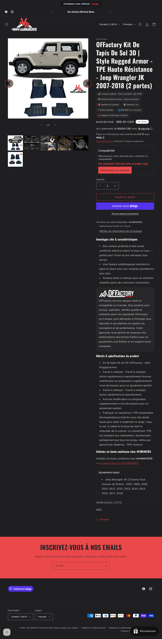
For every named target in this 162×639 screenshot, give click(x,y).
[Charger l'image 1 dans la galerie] (15, 143)
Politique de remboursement (93, 628)
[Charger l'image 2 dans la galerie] (31, 143)
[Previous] (9, 83)
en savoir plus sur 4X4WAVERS (119, 463)
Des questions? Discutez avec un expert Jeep (123, 163)
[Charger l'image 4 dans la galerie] (64, 143)
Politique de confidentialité (120, 628)
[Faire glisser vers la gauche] (41, 125)
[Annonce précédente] (51, 12)
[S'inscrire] (105, 566)
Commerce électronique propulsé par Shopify (58, 628)
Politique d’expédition (130, 631)
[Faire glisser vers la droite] (55, 125)
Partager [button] (104, 519)
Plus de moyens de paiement (125, 214)
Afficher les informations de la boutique (120, 231)
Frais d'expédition (104, 141)
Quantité (100, 179)
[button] (6, 24)
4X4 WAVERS (32, 628)
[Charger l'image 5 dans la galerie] (81, 143)
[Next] (87, 83)
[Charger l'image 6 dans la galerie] (15, 159)
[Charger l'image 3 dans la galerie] (48, 143)
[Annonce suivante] (110, 12)
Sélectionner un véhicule (114, 170)
